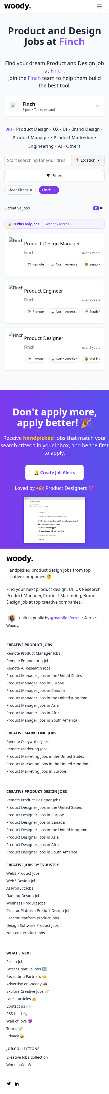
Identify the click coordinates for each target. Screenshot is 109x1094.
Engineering (41, 146)
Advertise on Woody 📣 (26, 983)
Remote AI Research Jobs (28, 668)
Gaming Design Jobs (24, 895)
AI (60, 146)
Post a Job (15, 961)
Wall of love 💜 (19, 1021)
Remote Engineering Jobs (28, 660)
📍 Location (85, 160)
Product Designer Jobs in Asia (32, 837)
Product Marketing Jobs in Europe (36, 771)
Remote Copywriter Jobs (27, 741)
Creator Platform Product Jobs (32, 917)
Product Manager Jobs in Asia (32, 705)
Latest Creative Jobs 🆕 (26, 968)
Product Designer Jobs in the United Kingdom (46, 829)
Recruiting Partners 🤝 (26, 976)
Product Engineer (43, 291)
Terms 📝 (14, 1028)
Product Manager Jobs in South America (41, 720)
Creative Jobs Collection (27, 1057)
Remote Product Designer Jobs (33, 799)
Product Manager (31, 138)
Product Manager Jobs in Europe (35, 682)
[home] (17, 6)
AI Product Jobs (19, 888)
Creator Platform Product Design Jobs (39, 910)
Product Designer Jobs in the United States (44, 807)
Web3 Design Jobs (22, 880)
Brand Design (85, 129)
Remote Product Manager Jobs (33, 653)
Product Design (32, 129)
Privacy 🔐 (15, 1035)
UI (65, 129)
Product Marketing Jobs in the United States (45, 756)
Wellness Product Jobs (26, 903)
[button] (89, 6)
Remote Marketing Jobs (27, 748)
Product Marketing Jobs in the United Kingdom (47, 763)
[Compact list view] (96, 208)
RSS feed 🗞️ (17, 1013)
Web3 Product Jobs (23, 873)
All (9, 129)
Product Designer (43, 338)
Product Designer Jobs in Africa (34, 844)
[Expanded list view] (101, 208)
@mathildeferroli (65, 617)
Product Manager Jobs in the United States (44, 675)
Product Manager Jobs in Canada (35, 690)
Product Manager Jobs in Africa (34, 712)
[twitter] (8, 1083)
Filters (57, 175)
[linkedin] (16, 1083)
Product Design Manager (52, 243)
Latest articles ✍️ (21, 998)
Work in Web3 (18, 1064)
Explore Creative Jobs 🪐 (27, 991)
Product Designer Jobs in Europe (35, 814)
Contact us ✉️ (18, 1006)
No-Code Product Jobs (25, 932)
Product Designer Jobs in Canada (35, 822)
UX (56, 129)
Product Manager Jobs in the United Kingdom (46, 697)
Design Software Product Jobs (32, 925)
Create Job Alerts (54, 473)
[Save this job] (97, 239)
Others (73, 146)
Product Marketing (74, 138)
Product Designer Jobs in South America (41, 852)
